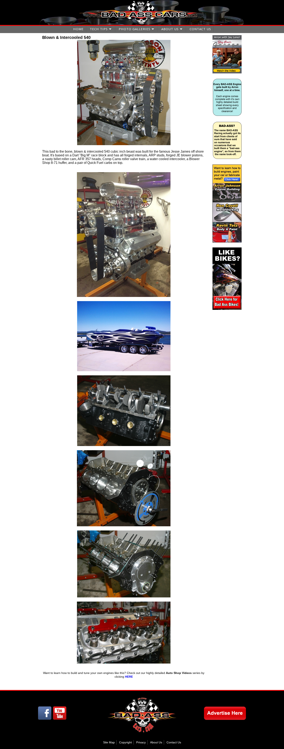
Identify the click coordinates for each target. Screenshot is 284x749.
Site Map (109, 742)
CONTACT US (200, 29)
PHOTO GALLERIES (134, 29)
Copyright (125, 742)
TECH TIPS (99, 29)
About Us (156, 742)
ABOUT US (170, 29)
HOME (78, 29)
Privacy (141, 742)
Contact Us (174, 742)
